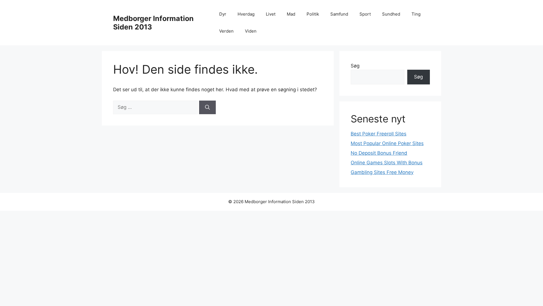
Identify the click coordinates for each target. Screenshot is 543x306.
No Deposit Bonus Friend (379, 153)
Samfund (339, 14)
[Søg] (207, 107)
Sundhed (391, 14)
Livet (270, 14)
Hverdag (246, 14)
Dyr (222, 14)
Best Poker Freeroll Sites (378, 134)
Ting (416, 14)
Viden (251, 31)
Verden (226, 31)
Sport (365, 14)
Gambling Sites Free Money (382, 172)
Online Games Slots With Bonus (387, 162)
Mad (291, 14)
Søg (355, 66)
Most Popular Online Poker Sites (387, 143)
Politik (313, 14)
